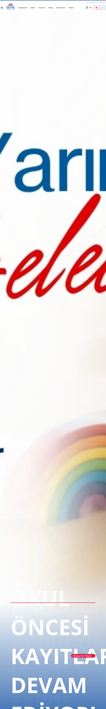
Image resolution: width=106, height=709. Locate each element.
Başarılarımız (60, 8)
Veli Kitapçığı (101, 2)
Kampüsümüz (22, 8)
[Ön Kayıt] (96, 8)
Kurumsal (42, 8)
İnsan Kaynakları (91, 2)
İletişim (71, 8)
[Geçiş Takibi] (102, 8)
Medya (50, 8)
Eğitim (33, 8)
